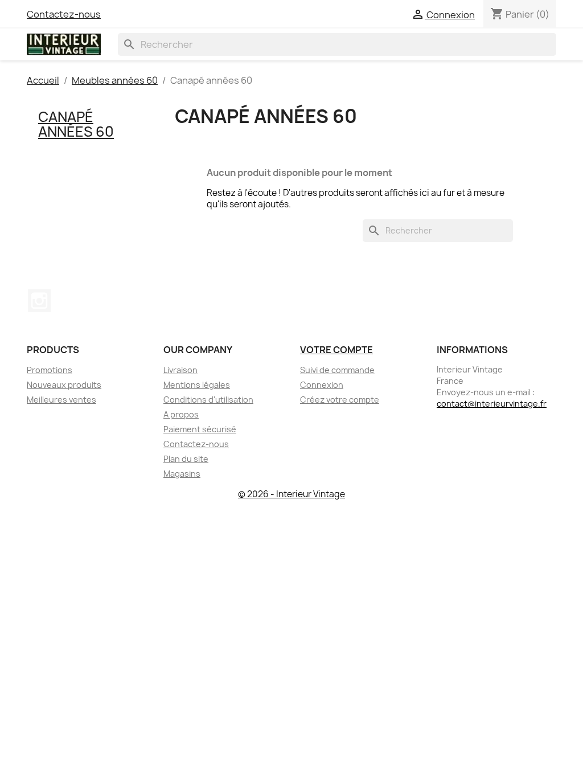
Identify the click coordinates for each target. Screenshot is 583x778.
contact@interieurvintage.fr (492, 403)
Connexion (321, 384)
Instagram (39, 300)
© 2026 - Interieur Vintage (291, 494)
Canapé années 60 (76, 124)
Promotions (49, 370)
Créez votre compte (339, 399)
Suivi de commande (337, 370)
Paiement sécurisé (199, 429)
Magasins (181, 473)
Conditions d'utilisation (208, 399)
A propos (181, 414)
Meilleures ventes (61, 399)
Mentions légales (196, 384)
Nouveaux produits (64, 384)
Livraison (180, 370)
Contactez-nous (64, 14)
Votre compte (336, 349)
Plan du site (185, 458)
